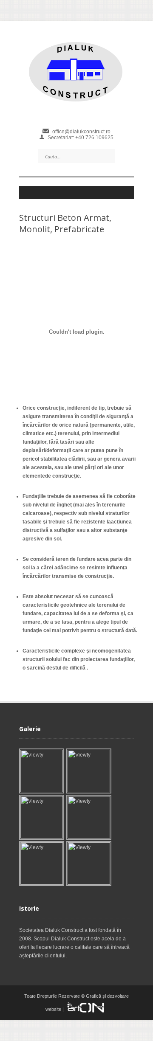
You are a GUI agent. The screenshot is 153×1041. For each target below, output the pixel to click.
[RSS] (80, 195)
